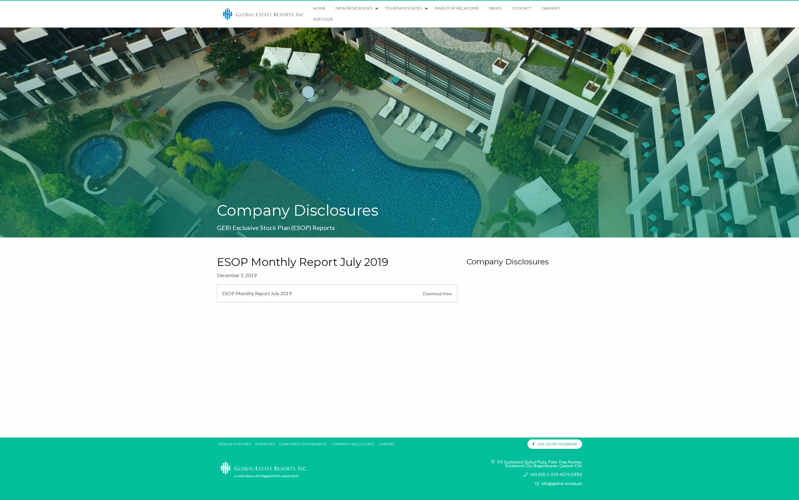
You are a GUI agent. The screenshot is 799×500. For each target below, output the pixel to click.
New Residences (354, 8)
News (495, 8)
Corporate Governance (303, 444)
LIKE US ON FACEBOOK (555, 444)
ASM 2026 (323, 19)
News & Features (234, 444)
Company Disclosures (352, 444)
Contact (521, 8)
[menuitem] (263, 14)
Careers (550, 8)
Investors (265, 444)
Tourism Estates (403, 8)
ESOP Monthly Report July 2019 (257, 293)
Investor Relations (457, 8)
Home (319, 8)
